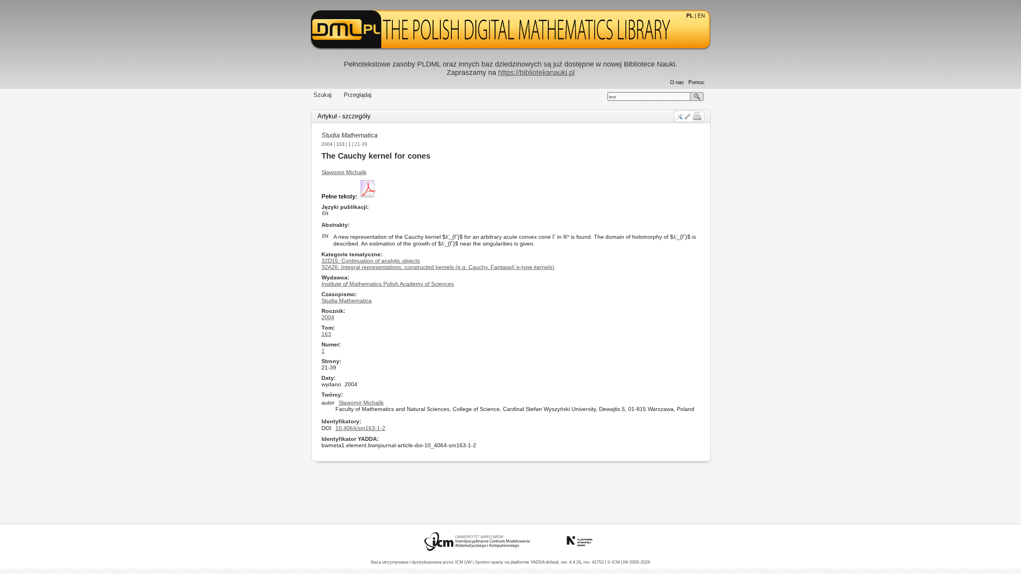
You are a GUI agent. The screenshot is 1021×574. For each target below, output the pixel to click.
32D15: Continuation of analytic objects (370, 261)
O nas (677, 82)
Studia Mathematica (349, 135)
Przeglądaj (357, 94)
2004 (327, 144)
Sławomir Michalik (344, 172)
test (612, 96)
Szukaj (322, 94)
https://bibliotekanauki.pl (536, 73)
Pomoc (696, 82)
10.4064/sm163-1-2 (360, 428)
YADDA (538, 562)
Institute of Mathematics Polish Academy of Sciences (387, 284)
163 (340, 144)
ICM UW (464, 562)
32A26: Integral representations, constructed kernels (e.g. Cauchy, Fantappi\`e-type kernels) (437, 267)
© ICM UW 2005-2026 (628, 562)
